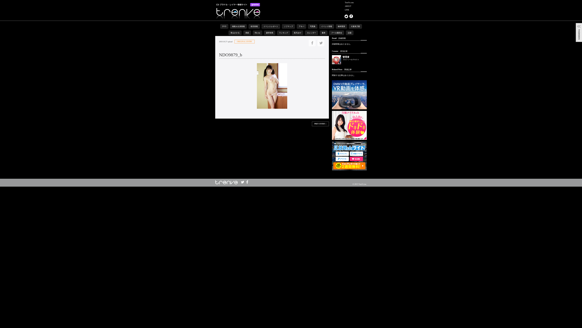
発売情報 (254, 26)
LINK (347, 10)
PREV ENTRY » (320, 124)
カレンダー (311, 33)
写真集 (312, 26)
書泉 (323, 33)
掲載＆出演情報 (238, 26)
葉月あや (297, 33)
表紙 (247, 33)
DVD (224, 26)
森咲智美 (269, 33)
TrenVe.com (349, 3)
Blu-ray (257, 33)
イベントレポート (271, 26)
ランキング (283, 33)
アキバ (301, 26)
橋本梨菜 (341, 26)
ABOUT (348, 6)
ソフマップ (288, 26)
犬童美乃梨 (355, 26)
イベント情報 (326, 26)
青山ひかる (235, 33)
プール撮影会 (336, 33)
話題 (349, 33)
